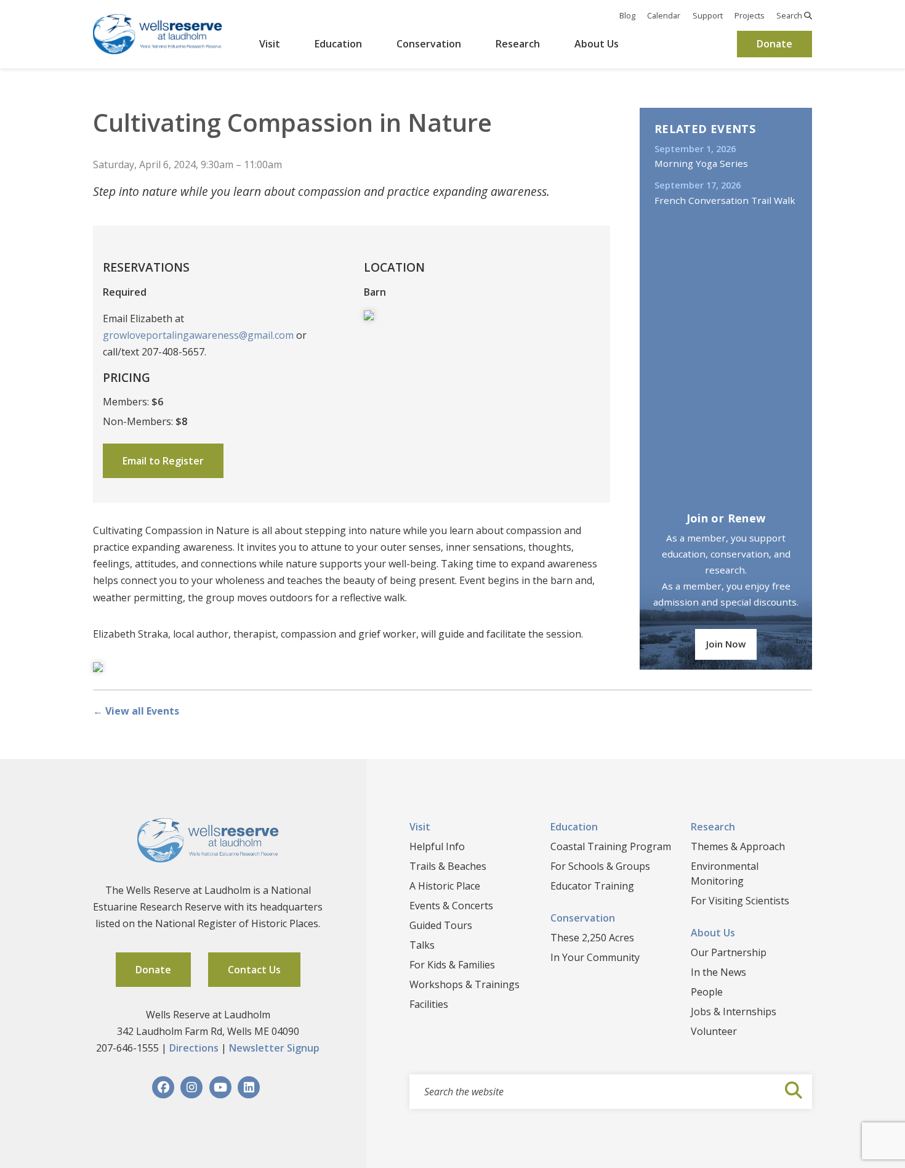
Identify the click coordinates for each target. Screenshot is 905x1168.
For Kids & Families (452, 964)
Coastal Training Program (610, 846)
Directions (194, 1048)
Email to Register (163, 461)
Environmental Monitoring (724, 873)
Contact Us (254, 969)
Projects (749, 15)
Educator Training (592, 886)
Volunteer (714, 1031)
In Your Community (595, 957)
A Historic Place (444, 886)
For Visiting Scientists (740, 900)
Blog (627, 15)
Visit (269, 44)
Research (518, 44)
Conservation (428, 44)
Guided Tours (440, 925)
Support (708, 15)
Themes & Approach (738, 846)
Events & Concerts (451, 905)
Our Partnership (728, 952)
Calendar (663, 15)
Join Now (726, 644)
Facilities (428, 1004)
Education (338, 44)
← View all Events (136, 711)
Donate (774, 44)
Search (790, 15)
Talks (422, 945)
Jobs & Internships (733, 1011)
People (707, 992)
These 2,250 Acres (592, 937)
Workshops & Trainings (464, 984)
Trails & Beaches (447, 866)
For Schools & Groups (600, 866)
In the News (718, 972)
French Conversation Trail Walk (724, 200)
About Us (596, 44)
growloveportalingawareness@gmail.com (198, 335)
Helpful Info (437, 846)
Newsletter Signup (274, 1048)
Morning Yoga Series (701, 163)
